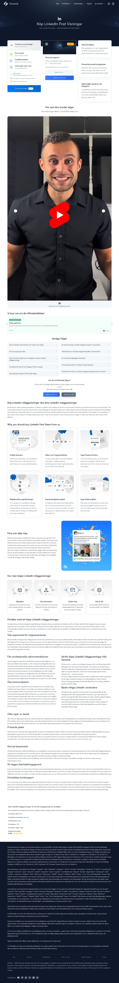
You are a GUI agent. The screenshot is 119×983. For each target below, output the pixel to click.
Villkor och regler (65, 957)
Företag (104, 957)
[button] (70, 3)
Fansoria (13, 3)
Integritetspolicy (46, 957)
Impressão (28, 957)
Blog (14, 957)
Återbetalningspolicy (86, 957)
